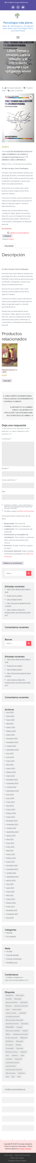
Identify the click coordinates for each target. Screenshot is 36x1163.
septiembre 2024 (12, 791)
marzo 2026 (10, 727)
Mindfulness (10, 1041)
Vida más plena (11, 1073)
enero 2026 (10, 735)
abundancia (9, 995)
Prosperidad (10, 1048)
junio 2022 (10, 888)
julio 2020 (10, 918)
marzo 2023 (10, 854)
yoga (7, 1076)
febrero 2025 (11, 772)
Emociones (24, 1023)
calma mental (16, 1009)
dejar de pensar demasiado (14, 1020)
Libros (11, 239)
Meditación (23, 1037)
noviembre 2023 (12, 824)
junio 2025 (10, 757)
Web (3, 492)
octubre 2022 (11, 873)
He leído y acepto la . (19, 511)
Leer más (6, 381)
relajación (23, 1052)
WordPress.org (11, 962)
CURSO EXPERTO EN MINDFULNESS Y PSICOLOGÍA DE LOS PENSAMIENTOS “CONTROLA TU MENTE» (18, 398)
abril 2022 (10, 895)
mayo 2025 (10, 761)
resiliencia (15, 1055)
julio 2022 (10, 884)
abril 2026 (10, 723)
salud (22, 1055)
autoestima (23, 1002)
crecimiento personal (12, 1016)
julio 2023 (10, 839)
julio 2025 (10, 753)
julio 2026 (10, 712)
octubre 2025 (11, 746)
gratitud (25, 1030)
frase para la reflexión (13, 1030)
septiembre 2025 (12, 750)
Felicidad (19, 1027)
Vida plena (21, 1073)
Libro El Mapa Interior (14, 599)
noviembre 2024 (12, 783)
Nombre (5, 468)
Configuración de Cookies (17, 1161)
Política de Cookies (17, 1158)
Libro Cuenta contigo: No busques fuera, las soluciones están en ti (17, 612)
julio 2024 (10, 794)
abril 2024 (10, 806)
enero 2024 (10, 817)
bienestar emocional (21, 1006)
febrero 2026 (11, 731)
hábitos (8, 1034)
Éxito (13, 1076)
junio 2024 (10, 798)
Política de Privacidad (26, 511)
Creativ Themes (25, 1149)
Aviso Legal (8, 1155)
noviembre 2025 (12, 742)
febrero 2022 (11, 903)
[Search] (28, 573)
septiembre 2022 (12, 877)
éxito (18, 1076)
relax (7, 1055)
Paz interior (9, 1044)
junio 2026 (10, 716)
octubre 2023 (11, 828)
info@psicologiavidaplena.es (17, 2)
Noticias (9, 933)
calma (8, 1009)
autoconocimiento (12, 1002)
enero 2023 (10, 862)
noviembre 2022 (12, 869)
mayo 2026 (10, 720)
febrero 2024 (11, 813)
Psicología (19, 1048)
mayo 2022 (10, 892)
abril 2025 (10, 765)
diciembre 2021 (11, 910)
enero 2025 (10, 776)
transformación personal (14, 1069)
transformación (11, 1066)
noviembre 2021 (12, 914)
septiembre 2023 (12, 832)
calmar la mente (11, 1013)
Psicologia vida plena (18, 22)
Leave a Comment (16, 91)
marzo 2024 (10, 809)
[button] (31, 97)
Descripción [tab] (9, 246)
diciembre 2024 (12, 780)
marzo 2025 (10, 768)
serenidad (9, 1059)
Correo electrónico (9, 480)
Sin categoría (11, 936)
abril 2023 (9, 850)
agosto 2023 (11, 836)
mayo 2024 (10, 802)
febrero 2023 (11, 858)
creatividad (22, 1013)
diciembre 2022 (12, 865)
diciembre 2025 (12, 738)
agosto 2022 (11, 880)
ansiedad (9, 998)
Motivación (19, 1041)
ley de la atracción (12, 1037)
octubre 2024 (11, 787)
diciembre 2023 (12, 821)
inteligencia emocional (20, 1034)
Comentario (7, 439)
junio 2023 (10, 843)
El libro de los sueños (14, 596)
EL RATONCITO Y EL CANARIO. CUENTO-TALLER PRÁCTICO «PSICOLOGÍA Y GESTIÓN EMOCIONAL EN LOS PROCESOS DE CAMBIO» (18, 411)
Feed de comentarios (14, 959)
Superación (18, 1059)
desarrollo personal (12, 1023)
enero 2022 (10, 906)
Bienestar (9, 1006)
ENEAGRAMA (10, 1027)
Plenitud (18, 1044)
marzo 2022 (10, 899)
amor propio (20, 995)
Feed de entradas (12, 955)
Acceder (9, 951)
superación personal (12, 1062)
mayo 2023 (10, 847)
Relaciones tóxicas (12, 1052)
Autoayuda (17, 998)
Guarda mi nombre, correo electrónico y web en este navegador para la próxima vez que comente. (18, 506)
